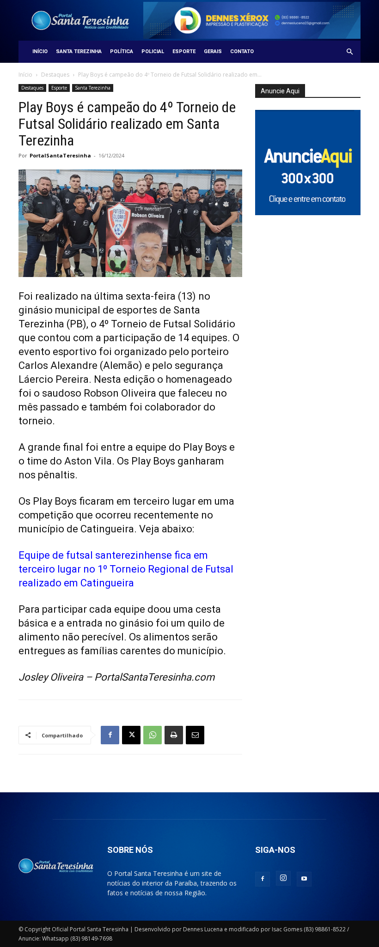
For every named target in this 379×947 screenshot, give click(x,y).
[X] (131, 735)
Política (121, 51)
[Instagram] (283, 878)
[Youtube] (304, 879)
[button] (349, 52)
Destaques (55, 74)
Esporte (184, 51)
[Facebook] (110, 735)
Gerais (213, 51)
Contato (242, 51)
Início (40, 51)
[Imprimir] (174, 735)
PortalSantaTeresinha (60, 155)
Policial (152, 51)
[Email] (195, 735)
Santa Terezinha (79, 51)
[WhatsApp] (152, 735)
